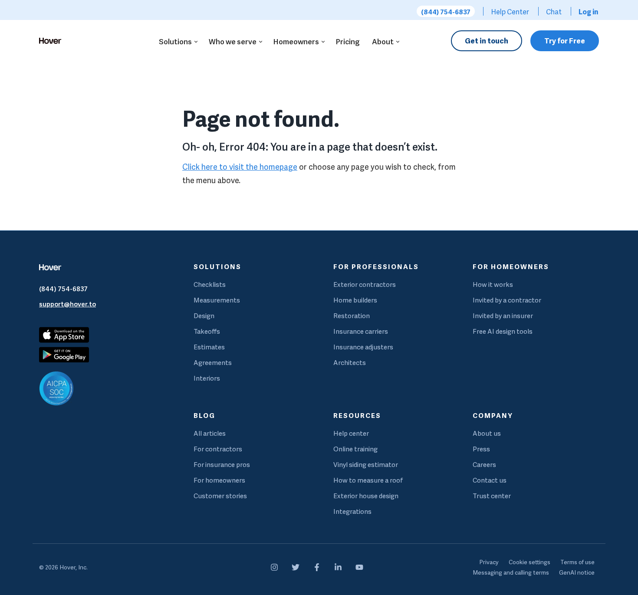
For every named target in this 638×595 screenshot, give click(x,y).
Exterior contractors (364, 284)
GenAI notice (577, 572)
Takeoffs (207, 331)
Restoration (351, 315)
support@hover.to (67, 304)
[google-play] (110, 354)
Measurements (217, 300)
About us (487, 433)
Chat (554, 11)
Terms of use (577, 562)
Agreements (213, 362)
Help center (351, 433)
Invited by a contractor (507, 300)
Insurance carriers (360, 331)
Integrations (352, 511)
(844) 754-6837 (445, 12)
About (383, 41)
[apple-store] (64, 340)
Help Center (510, 11)
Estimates (209, 347)
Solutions (175, 41)
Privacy (489, 562)
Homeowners (296, 41)
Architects (349, 362)
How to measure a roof (368, 480)
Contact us (489, 480)
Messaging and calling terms (511, 572)
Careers (484, 464)
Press (481, 449)
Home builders (355, 300)
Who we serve (233, 41)
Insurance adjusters (363, 347)
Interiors (207, 378)
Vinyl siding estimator (365, 464)
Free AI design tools (503, 331)
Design (204, 315)
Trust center (492, 496)
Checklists (210, 284)
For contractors (218, 449)
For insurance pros (222, 464)
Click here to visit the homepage (239, 167)
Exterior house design (365, 496)
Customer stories (220, 496)
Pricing (348, 41)
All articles (210, 433)
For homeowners (219, 480)
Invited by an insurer (503, 315)
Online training (355, 449)
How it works (493, 284)
